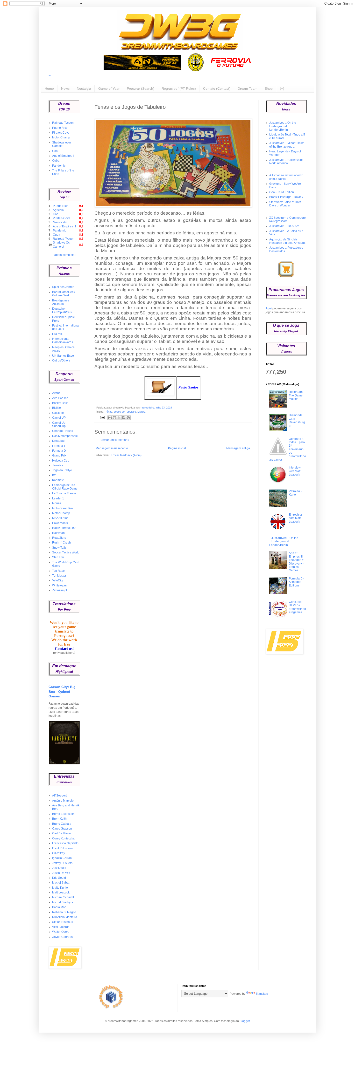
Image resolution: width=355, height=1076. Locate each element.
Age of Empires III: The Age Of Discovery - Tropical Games (296, 561)
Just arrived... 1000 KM (284, 226)
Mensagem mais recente (112, 448)
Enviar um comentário (114, 440)
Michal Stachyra (62, 902)
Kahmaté (58, 480)
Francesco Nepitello (65, 843)
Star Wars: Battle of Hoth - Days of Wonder (286, 203)
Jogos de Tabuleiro (125, 411)
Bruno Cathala (61, 823)
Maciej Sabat (60, 882)
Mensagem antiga (238, 448)
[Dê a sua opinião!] (114, 417)
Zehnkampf (59, 590)
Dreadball (58, 441)
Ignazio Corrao (62, 858)
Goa (55, 151)
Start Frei (58, 557)
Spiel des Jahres (63, 287)
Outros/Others (61, 360)
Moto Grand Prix (62, 508)
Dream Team (247, 88)
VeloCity (57, 580)
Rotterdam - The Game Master (296, 395)
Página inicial (177, 448)
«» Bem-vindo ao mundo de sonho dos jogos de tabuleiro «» (309, 75)
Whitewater (59, 585)
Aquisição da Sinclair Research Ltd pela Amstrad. (287, 241)
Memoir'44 (60, 222)
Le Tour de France (64, 493)
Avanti (56, 393)
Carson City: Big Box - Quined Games (62, 691)
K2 (54, 475)
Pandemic (58, 165)
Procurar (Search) (140, 88)
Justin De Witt (61, 873)
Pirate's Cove (61, 132)
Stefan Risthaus (62, 922)
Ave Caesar (60, 398)
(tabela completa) (64, 255)
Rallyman (58, 533)
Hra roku (58, 334)
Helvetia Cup (60, 460)
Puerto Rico (60, 127)
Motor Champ (61, 137)
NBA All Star (60, 518)
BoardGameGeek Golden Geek (63, 293)
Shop (269, 88)
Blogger (245, 1021)
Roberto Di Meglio (64, 912)
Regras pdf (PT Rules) (179, 88)
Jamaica (57, 465)
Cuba (55, 160)
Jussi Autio (59, 868)
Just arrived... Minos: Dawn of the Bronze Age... (287, 144)
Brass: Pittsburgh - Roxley (286, 197)
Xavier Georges (62, 937)
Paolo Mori (59, 907)
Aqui (269, 308)
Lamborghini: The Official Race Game (65, 487)
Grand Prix (59, 455)
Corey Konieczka (63, 838)
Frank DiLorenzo (63, 848)
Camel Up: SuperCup (59, 424)
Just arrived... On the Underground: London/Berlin (282, 126)
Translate (262, 993)
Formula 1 (58, 446)
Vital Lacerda (61, 927)
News (65, 88)
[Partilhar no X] (119, 417)
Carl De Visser (61, 833)
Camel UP (59, 417)
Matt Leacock (61, 892)
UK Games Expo (63, 355)
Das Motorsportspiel (65, 436)
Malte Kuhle (60, 887)
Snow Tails (59, 547)
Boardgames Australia (60, 302)
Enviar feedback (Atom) (126, 455)
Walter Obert (60, 931)
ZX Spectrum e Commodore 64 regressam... (287, 219)
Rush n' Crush (61, 542)
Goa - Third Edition (281, 192)
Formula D (59, 450)
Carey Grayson (62, 828)
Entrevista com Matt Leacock (295, 518)
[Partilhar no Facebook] (123, 417)
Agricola (58, 210)
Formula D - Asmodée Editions (296, 582)
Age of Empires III (63, 155)
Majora (141, 411)
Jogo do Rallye (62, 470)
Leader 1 (58, 498)
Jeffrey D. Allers (62, 863)
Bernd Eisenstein (63, 814)
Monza (56, 503)
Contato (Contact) (216, 88)
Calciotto (58, 413)
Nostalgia (84, 88)
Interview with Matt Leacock (295, 471)
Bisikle (56, 407)
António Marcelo (63, 800)
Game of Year (109, 88)
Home (49, 88)
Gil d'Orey (58, 853)
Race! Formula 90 (64, 528)
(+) (282, 88)
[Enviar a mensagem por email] (109, 417)
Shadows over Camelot (61, 144)
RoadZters (59, 537)
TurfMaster (59, 575)
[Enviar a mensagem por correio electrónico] (102, 417)
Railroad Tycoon (63, 122)
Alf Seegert (59, 795)
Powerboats (60, 523)
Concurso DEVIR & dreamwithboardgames (297, 607)
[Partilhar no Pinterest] (128, 417)
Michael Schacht (63, 897)
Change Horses (62, 431)
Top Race (58, 570)
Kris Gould (59, 877)
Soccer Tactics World (65, 552)
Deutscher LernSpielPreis (62, 310)
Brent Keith (59, 818)
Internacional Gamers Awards (62, 340)
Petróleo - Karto (295, 493)
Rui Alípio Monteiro (64, 917)
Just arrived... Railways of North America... (286, 161)
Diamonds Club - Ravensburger (297, 420)
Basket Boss (60, 403)
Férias (108, 411)
